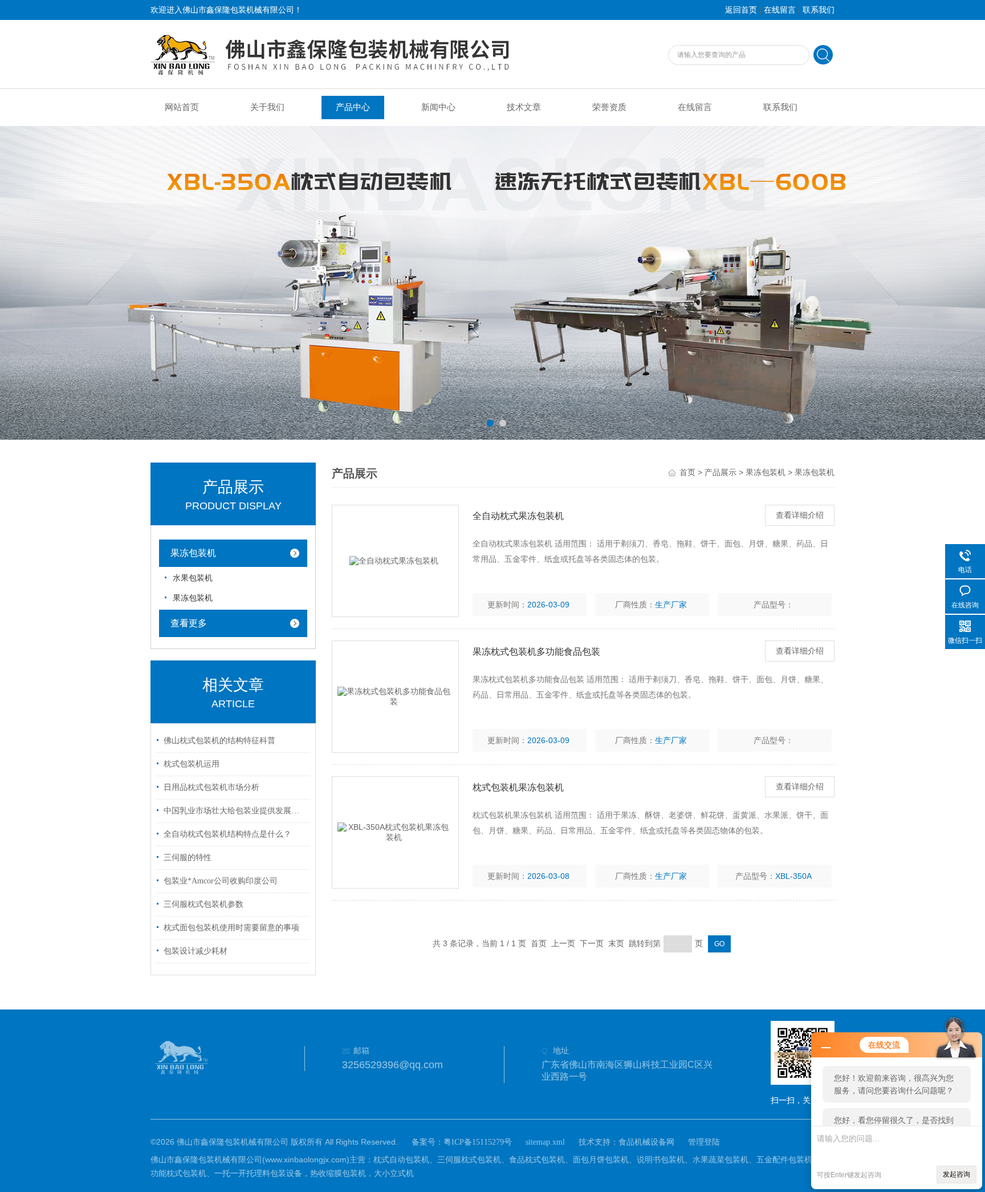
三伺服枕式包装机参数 (203, 904)
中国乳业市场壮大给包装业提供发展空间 (235, 810)
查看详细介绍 (800, 515)
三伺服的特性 (187, 857)
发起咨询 (956, 1174)
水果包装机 (193, 578)
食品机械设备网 (646, 1142)
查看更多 (188, 623)
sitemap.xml (545, 1142)
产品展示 (720, 472)
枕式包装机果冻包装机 (518, 787)
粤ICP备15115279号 (477, 1142)
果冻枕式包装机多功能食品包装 (536, 651)
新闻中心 (438, 107)
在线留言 (780, 10)
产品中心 (353, 107)
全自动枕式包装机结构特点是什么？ (227, 834)
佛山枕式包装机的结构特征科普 (219, 740)
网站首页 (182, 107)
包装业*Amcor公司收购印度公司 (221, 881)
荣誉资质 (609, 107)
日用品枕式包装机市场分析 (211, 787)
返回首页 (741, 10)
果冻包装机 (193, 553)
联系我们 (819, 10)
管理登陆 (704, 1142)
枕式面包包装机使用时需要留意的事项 (231, 927)
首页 (687, 472)
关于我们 (267, 107)
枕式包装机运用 (191, 764)
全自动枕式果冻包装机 (518, 516)
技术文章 (524, 107)
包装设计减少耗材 (195, 951)
